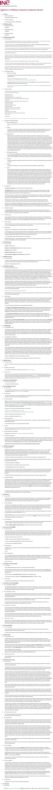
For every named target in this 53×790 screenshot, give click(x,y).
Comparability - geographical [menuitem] (10, 584)
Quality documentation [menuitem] (9, 435)
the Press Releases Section (19, 391)
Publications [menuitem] (7, 393)
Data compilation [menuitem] (8, 760)
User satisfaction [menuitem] (8, 502)
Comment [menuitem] (7, 785)
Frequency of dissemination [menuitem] (10, 381)
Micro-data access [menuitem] (8, 418)
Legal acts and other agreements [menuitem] (10, 267)
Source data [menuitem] (7, 661)
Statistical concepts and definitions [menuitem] (11, 120)
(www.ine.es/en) (35, 375)
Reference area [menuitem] (7, 214)
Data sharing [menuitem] (7, 296)
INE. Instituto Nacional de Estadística (13, 788)
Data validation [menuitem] (7, 745)
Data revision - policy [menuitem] (9, 636)
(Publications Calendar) (30, 369)
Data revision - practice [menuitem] (9, 654)
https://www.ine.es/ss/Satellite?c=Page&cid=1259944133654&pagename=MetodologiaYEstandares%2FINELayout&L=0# (32, 514)
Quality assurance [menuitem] (8, 447)
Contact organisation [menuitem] (8, 15)
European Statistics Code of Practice (40, 449)
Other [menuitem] (6, 425)
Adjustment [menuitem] (7, 779)
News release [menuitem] (7, 387)
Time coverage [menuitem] (7, 221)
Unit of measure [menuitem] (7, 243)
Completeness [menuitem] (7, 519)
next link (23, 512)
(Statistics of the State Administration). (42, 279)
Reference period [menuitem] (8, 258)
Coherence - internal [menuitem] (8, 618)
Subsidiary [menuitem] (8, 163)
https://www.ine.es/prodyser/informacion (23, 429)
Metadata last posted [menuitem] (8, 29)
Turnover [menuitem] (8, 167)
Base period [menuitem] (7, 227)
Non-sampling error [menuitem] (8, 553)
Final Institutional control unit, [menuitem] (12, 152)
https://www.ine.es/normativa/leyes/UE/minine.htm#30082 (15, 290)
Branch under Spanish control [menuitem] (12, 122)
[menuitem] (4, 14)
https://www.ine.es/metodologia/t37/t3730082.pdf (24, 433)
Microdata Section (11, 421)
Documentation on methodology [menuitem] (11, 431)
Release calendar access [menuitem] (9, 367)
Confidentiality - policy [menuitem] (9, 327)
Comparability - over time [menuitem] (9, 591)
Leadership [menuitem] (9, 158)
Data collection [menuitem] (7, 717)
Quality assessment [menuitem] (8, 477)
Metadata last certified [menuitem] (9, 25)
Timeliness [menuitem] (7, 565)
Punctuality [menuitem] (7, 578)
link (19, 642)
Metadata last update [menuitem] (8, 33)
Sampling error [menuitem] (7, 545)
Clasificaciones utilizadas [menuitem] (11, 73)
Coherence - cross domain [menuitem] (10, 605)
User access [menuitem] (7, 371)
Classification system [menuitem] (8, 71)
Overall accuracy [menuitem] (8, 528)
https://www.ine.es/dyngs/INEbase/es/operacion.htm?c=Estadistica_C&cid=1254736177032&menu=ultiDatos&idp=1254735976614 (26, 118)
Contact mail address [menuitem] (8, 19)
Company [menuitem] (8, 127)
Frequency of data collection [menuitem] (10, 712)
